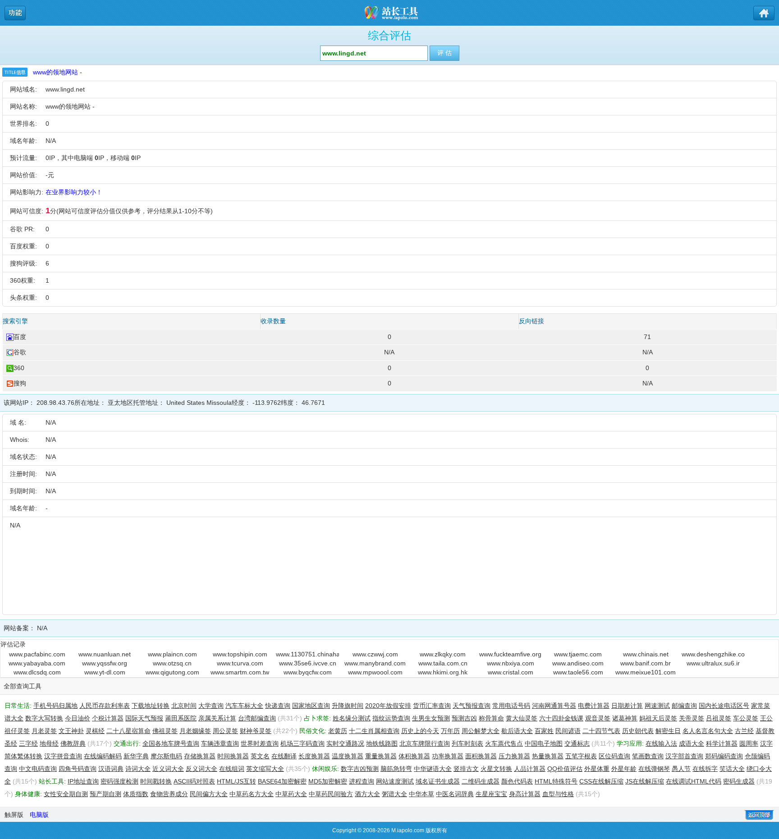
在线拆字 (705, 768)
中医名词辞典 (455, 794)
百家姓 (544, 730)
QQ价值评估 (564, 768)
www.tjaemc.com (578, 654)
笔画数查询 (648, 756)
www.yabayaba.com (37, 663)
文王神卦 (71, 730)
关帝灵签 (691, 718)
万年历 (450, 730)
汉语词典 (111, 768)
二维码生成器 (480, 781)
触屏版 (14, 814)
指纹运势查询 (391, 718)
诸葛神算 (624, 718)
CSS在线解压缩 (601, 781)
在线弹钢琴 (654, 768)
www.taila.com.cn (442, 663)
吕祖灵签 (718, 718)
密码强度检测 (119, 781)
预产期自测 (105, 794)
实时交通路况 (345, 743)
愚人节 (681, 768)
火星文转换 (496, 768)
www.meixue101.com (645, 672)
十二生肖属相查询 (374, 730)
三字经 (28, 743)
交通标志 (577, 743)
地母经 (49, 743)
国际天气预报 (144, 718)
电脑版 (39, 814)
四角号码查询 (77, 768)
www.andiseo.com (578, 663)
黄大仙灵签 (521, 718)
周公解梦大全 (480, 730)
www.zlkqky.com (443, 654)
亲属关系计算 (217, 718)
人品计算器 (529, 768)
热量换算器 (548, 756)
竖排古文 (466, 768)
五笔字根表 (581, 756)
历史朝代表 (638, 730)
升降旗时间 (347, 705)
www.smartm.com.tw (240, 672)
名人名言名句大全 (708, 730)
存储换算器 (199, 756)
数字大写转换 (44, 718)
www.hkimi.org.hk (442, 672)
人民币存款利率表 (104, 705)
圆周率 (748, 743)
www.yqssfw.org (104, 663)
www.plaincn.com (172, 654)
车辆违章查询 (220, 743)
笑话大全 (732, 768)
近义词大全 (168, 768)
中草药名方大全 (251, 794)
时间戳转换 (156, 781)
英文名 (260, 756)
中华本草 (421, 794)
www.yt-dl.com (104, 672)
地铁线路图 (382, 743)
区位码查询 (614, 756)
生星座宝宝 (491, 794)
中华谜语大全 (433, 768)
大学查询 (211, 705)
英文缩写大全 (265, 768)
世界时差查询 (260, 743)
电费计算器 (593, 705)
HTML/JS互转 (236, 781)
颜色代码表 (517, 781)
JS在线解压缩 (644, 781)
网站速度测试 (395, 781)
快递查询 (277, 705)
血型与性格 (558, 794)
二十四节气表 (601, 730)
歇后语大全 (517, 730)
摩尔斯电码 (166, 756)
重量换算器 (381, 756)
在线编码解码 (103, 756)
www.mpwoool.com (375, 672)
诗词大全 (138, 768)
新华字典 (136, 756)
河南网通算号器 (554, 705)
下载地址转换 (151, 705)
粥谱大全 (394, 794)
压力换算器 (514, 756)
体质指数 (135, 794)
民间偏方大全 (209, 794)
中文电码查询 (38, 768)
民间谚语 (568, 730)
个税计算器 (108, 718)
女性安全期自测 (66, 794)
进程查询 (361, 781)
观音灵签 (597, 718)
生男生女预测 (431, 718)
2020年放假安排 (388, 705)
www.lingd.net (65, 89)
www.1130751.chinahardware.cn (307, 654)
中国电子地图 (544, 743)
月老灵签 (44, 730)
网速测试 (657, 705)
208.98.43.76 (55, 402)
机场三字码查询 (302, 743)
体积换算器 (414, 756)
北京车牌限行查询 (424, 743)
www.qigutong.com (172, 672)
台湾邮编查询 (257, 718)
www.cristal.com (510, 672)
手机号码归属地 (55, 705)
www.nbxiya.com (510, 663)
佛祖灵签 (165, 730)
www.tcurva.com (240, 663)
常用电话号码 (511, 705)
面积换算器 (481, 756)
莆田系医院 (181, 718)
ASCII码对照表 (194, 781)
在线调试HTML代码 (693, 781)
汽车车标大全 (244, 705)
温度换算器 (347, 756)
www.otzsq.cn (172, 663)
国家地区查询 (311, 705)
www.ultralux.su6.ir (713, 663)
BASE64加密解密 (282, 781)
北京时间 (184, 705)
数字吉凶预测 (360, 768)
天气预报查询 (471, 705)
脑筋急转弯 (396, 768)
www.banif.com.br (645, 663)
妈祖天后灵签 (658, 718)
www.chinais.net (646, 654)
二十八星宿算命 (128, 730)
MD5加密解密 (327, 781)
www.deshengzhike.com (713, 654)
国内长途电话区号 (724, 705)
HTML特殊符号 (556, 781)
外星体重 (596, 768)
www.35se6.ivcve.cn (307, 663)
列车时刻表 (467, 743)
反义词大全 (201, 768)
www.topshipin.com (240, 654)
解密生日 (668, 730)
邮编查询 (684, 705)
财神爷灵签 (255, 730)
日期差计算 (627, 705)
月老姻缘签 (195, 730)
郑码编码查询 (724, 756)
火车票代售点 (504, 743)
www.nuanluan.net (104, 654)
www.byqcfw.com (308, 672)
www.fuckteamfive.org (510, 654)
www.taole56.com (578, 672)
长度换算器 (314, 756)
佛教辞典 (73, 743)
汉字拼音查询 (63, 756)
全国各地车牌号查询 (170, 743)
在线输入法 (661, 743)
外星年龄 (624, 768)
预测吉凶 (464, 718)
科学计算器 (722, 743)
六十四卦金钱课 (561, 718)
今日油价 (77, 718)
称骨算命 (491, 718)
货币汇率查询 (432, 705)
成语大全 (691, 743)
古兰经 (744, 730)
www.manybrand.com (375, 663)
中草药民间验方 (331, 794)
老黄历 (337, 730)
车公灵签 (745, 718)
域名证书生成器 (438, 781)
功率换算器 (447, 756)
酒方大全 (367, 794)
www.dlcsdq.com (37, 672)
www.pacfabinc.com (37, 654)
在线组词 (231, 768)
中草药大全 (291, 794)
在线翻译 (284, 756)
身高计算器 (525, 794)
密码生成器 (739, 781)
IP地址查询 (83, 781)
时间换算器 (233, 756)
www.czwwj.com (375, 654)
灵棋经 (95, 730)
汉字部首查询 (684, 756)
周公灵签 (225, 730)
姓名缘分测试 (352, 718)
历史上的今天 (420, 730)
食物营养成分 (169, 794)
